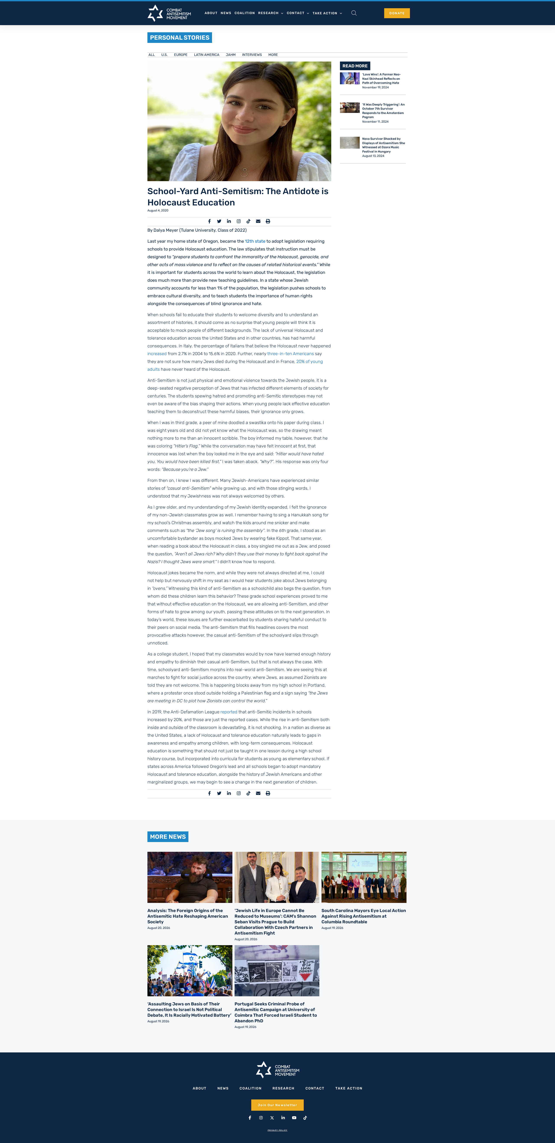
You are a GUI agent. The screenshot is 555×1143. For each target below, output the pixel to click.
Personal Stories (179, 37)
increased (157, 353)
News (226, 13)
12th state (255, 241)
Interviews (252, 55)
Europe (181, 55)
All (152, 55)
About (211, 13)
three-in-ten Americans (290, 353)
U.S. (164, 55)
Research (268, 13)
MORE (273, 55)
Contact (296, 13)
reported (228, 711)
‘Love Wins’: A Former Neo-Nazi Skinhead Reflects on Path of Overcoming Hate (381, 79)
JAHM (231, 55)
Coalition (245, 13)
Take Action (325, 13)
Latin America (206, 55)
